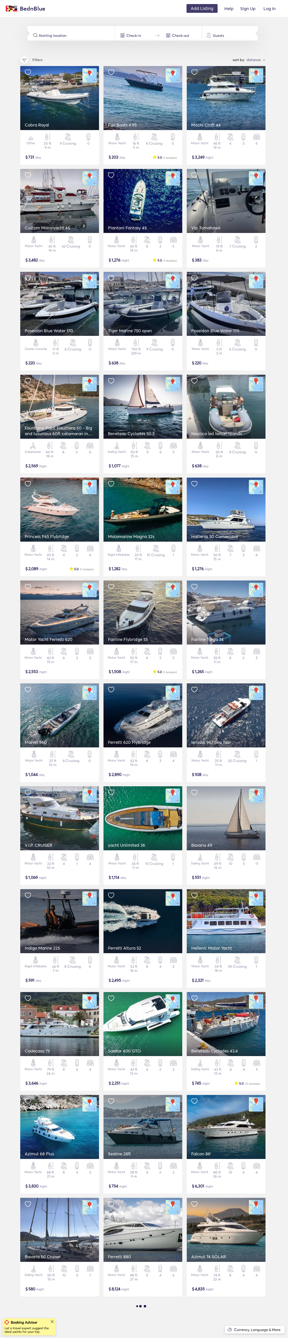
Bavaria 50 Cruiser (43, 1256)
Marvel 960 (36, 742)
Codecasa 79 (37, 1051)
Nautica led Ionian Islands (216, 433)
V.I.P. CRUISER (38, 845)
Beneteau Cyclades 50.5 (131, 433)
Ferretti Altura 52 (124, 948)
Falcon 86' (201, 1153)
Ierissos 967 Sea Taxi (211, 742)
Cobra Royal (37, 125)
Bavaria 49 (201, 845)
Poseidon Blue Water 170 (49, 330)
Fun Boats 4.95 (122, 125)
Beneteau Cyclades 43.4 (214, 1051)
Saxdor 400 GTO (124, 1051)
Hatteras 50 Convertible (214, 536)
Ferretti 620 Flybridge (129, 742)
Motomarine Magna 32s (131, 536)
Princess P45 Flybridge (47, 536)
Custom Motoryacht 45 (47, 227)
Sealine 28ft (119, 1153)
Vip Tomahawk (205, 227)
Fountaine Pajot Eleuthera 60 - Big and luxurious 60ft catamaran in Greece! (58, 433)
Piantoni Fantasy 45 (127, 227)
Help (229, 8)
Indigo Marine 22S (42, 948)
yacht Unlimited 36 (126, 845)
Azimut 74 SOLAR (208, 1256)
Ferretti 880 (119, 1256)
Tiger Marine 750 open (130, 330)
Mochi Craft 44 (206, 125)
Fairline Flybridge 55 (128, 639)
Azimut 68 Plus (39, 1153)
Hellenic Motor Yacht (211, 948)
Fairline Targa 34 (207, 639)
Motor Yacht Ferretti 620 (48, 639)
